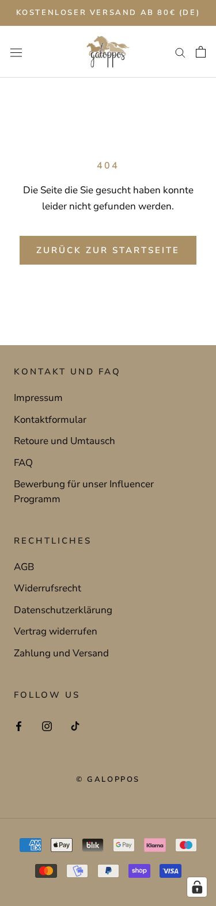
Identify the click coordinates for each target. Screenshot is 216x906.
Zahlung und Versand (61, 653)
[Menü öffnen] (16, 52)
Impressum (38, 397)
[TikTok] (75, 725)
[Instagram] (47, 725)
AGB (24, 567)
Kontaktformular (50, 419)
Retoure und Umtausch (64, 441)
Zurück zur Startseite (108, 250)
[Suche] (180, 52)
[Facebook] (19, 725)
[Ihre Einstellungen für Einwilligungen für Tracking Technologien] (197, 887)
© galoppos (108, 779)
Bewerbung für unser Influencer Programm (84, 491)
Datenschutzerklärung (63, 610)
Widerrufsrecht (47, 588)
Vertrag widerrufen (55, 631)
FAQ (23, 462)
